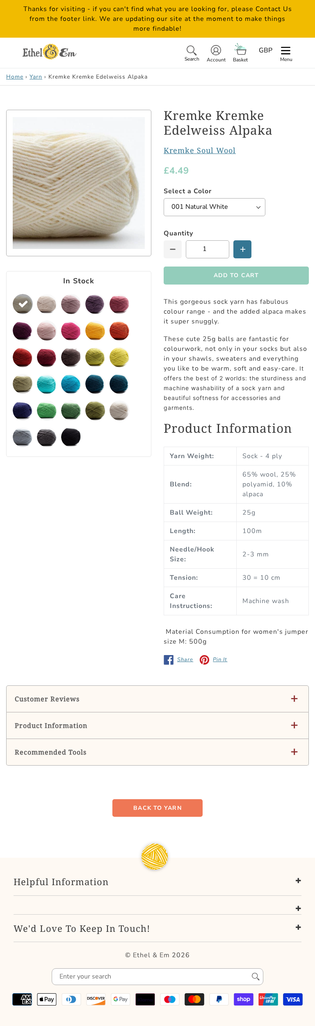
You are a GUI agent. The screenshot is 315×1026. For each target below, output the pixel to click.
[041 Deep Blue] (120, 384)
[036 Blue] (71, 384)
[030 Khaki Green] (23, 384)
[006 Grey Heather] (95, 304)
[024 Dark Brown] (71, 357)
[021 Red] (23, 357)
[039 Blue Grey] (95, 384)
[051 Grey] (23, 437)
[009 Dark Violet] (23, 331)
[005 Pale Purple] (71, 304)
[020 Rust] (120, 331)
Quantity (178, 233)
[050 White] (120, 410)
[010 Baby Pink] (47, 331)
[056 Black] (71, 437)
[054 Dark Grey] (47, 437)
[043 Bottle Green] (47, 410)
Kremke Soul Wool (200, 150)
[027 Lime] (95, 357)
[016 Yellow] (95, 331)
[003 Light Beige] (47, 304)
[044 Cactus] (71, 410)
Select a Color (188, 191)
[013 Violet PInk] (71, 331)
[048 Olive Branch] (95, 410)
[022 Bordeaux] (47, 357)
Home (14, 77)
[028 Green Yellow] (120, 357)
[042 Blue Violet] (23, 410)
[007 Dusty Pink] (120, 304)
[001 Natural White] (23, 304)
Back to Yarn (157, 808)
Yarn (36, 77)
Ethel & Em (151, 955)
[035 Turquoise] (47, 384)
